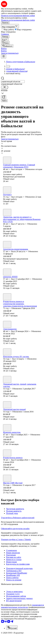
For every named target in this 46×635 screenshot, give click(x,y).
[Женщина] (7, 244)
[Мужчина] (7, 160)
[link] (5, 42)
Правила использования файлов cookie (18, 20)
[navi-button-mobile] (3, 56)
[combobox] (13, 81)
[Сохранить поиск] (3, 97)
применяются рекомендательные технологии (22, 606)
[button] (4, 48)
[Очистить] (4, 87)
